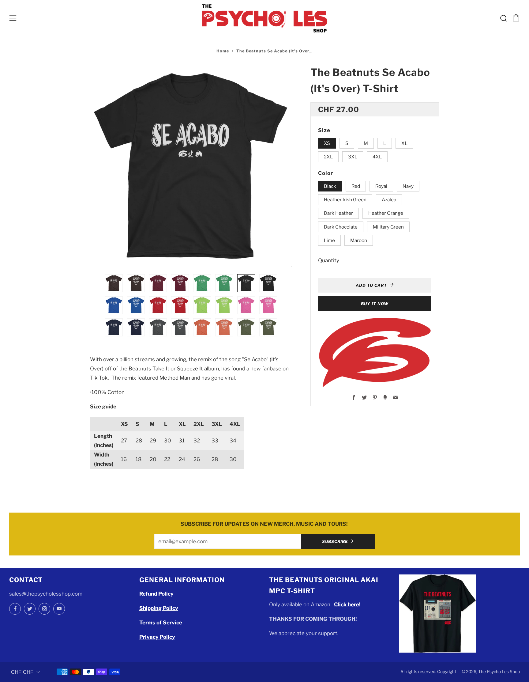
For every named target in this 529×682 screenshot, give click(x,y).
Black (330, 186)
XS (327, 143)
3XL (352, 157)
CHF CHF (22, 672)
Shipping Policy (158, 608)
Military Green (388, 227)
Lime (329, 240)
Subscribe (335, 541)
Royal (381, 186)
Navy (408, 186)
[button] (114, 283)
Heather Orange (385, 213)
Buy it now (374, 303)
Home (222, 51)
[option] (191, 165)
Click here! (347, 604)
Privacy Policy (157, 637)
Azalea (389, 200)
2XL (328, 157)
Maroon (358, 240)
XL (404, 143)
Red (355, 186)
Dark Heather (338, 213)
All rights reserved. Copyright (428, 671)
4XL (377, 157)
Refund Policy (156, 594)
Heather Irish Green (345, 200)
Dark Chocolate (341, 227)
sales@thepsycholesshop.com (45, 594)
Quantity (328, 260)
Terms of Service (160, 622)
